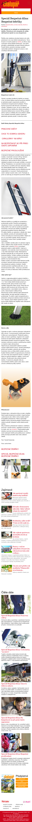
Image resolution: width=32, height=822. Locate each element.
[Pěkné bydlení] (5, 801)
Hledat (16, 13)
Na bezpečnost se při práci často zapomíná (14, 144)
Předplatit (22, 779)
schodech (14, 429)
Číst (22, 781)
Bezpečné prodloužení (12, 150)
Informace (16, 808)
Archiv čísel (22, 786)
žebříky (20, 41)
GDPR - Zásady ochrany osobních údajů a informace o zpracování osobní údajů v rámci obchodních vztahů (16, 819)
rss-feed (16, 24)
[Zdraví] (27, 801)
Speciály (20, 24)
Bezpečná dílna (9, 24)
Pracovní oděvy (9, 129)
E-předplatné (7, 806)
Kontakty (6, 808)
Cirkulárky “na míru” (11, 138)
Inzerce (17, 806)
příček (16, 246)
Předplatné (19, 804)
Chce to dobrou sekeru (13, 133)
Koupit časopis (21, 784)
